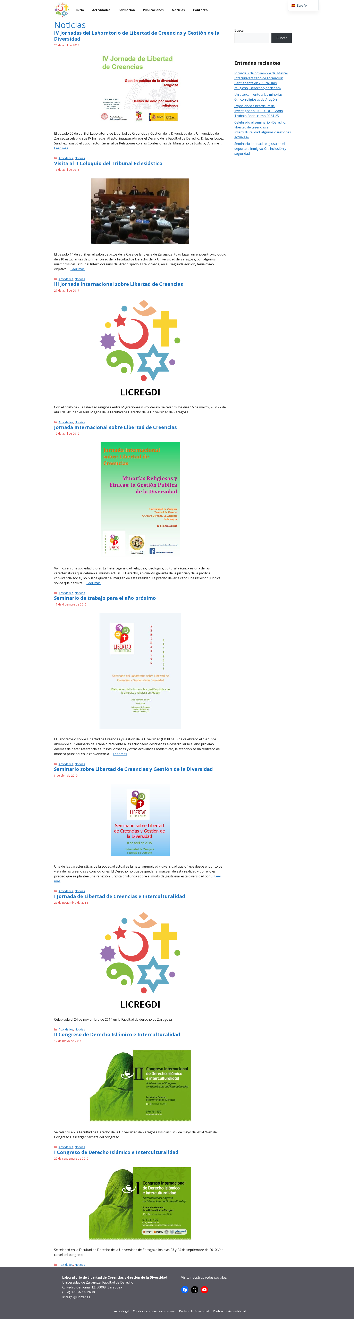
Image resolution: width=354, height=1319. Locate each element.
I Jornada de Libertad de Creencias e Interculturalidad (119, 896)
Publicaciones (153, 10)
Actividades (101, 10)
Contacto (200, 10)
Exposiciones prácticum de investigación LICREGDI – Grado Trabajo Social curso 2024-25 (258, 111)
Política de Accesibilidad (229, 1311)
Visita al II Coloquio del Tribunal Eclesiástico (108, 163)
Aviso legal (121, 1311)
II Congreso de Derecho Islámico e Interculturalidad (117, 1034)
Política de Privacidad (194, 1311)
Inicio (80, 10)
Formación (127, 10)
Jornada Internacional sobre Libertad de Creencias (115, 427)
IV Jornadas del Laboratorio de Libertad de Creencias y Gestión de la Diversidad (136, 35)
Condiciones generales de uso (154, 1311)
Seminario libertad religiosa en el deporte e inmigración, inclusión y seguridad (260, 148)
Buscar (239, 30)
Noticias (178, 10)
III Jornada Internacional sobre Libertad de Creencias (118, 284)
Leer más (61, 148)
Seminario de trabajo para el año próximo (105, 597)
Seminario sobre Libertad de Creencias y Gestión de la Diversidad (133, 769)
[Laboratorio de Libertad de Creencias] (62, 10)
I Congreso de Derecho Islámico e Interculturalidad (116, 1152)
